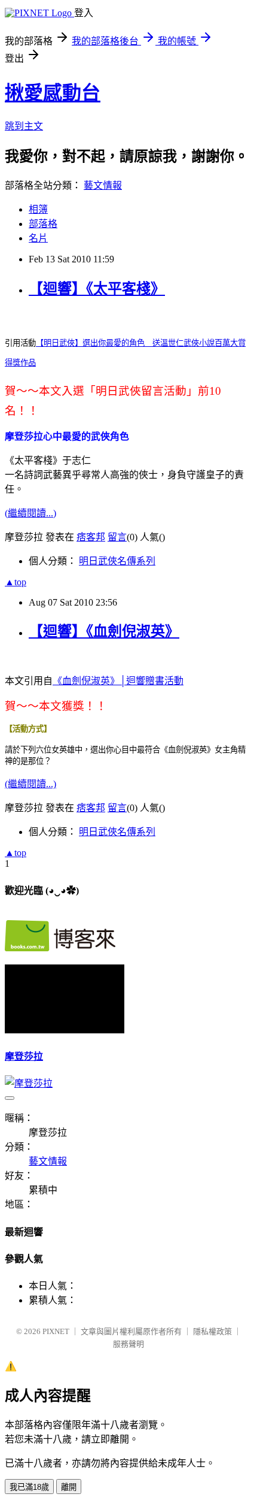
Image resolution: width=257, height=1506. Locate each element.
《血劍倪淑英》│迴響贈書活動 (118, 681)
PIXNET (55, 1331)
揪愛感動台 (52, 93)
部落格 (43, 224)
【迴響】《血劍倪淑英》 (104, 631)
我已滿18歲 (29, 1487)
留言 (117, 537)
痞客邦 (91, 537)
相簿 (38, 209)
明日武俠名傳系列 (117, 561)
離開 (69, 1487)
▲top (15, 582)
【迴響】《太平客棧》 (97, 289)
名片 (38, 238)
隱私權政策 (212, 1331)
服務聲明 (128, 1343)
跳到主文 (24, 126)
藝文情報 (103, 185)
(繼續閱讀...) (30, 513)
